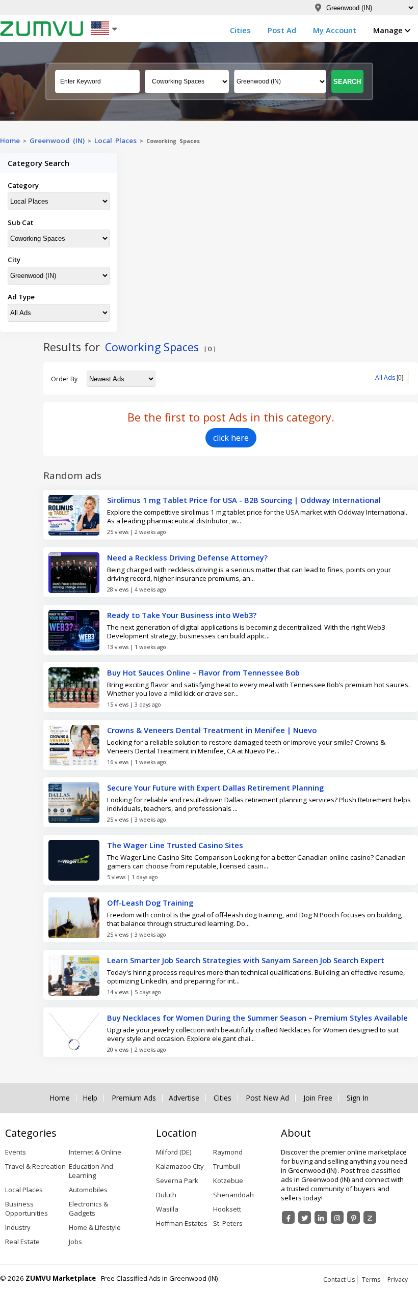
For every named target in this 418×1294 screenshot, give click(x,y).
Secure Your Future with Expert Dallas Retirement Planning (215, 787)
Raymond (228, 1152)
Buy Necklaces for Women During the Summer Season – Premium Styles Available (257, 1017)
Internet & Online (95, 1152)
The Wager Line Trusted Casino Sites (175, 845)
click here (231, 437)
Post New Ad (267, 1098)
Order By (64, 379)
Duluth (166, 1194)
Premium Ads (134, 1098)
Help (90, 1098)
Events (15, 1152)
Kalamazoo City (180, 1166)
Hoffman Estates (181, 1223)
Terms (371, 1279)
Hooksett (227, 1209)
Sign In (358, 1098)
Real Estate (22, 1241)
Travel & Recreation (35, 1166)
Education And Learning (91, 1171)
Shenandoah (233, 1194)
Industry (18, 1227)
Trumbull (226, 1166)
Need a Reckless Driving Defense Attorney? (187, 557)
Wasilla (167, 1209)
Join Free (317, 1098)
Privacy (397, 1279)
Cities (240, 30)
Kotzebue (228, 1180)
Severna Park (177, 1180)
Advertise (184, 1098)
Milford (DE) (173, 1152)
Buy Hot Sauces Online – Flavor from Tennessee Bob (203, 672)
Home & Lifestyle (95, 1227)
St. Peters (228, 1223)
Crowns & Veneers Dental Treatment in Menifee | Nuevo (212, 730)
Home (10, 140)
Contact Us (339, 1279)
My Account (334, 30)
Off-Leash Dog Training (150, 902)
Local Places (115, 140)
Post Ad (282, 30)
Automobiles (88, 1189)
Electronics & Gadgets (88, 1208)
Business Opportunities (26, 1208)
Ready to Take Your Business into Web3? (181, 615)
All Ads (385, 377)
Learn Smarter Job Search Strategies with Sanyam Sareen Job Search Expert (245, 960)
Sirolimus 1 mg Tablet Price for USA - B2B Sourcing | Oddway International (244, 500)
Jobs (75, 1241)
